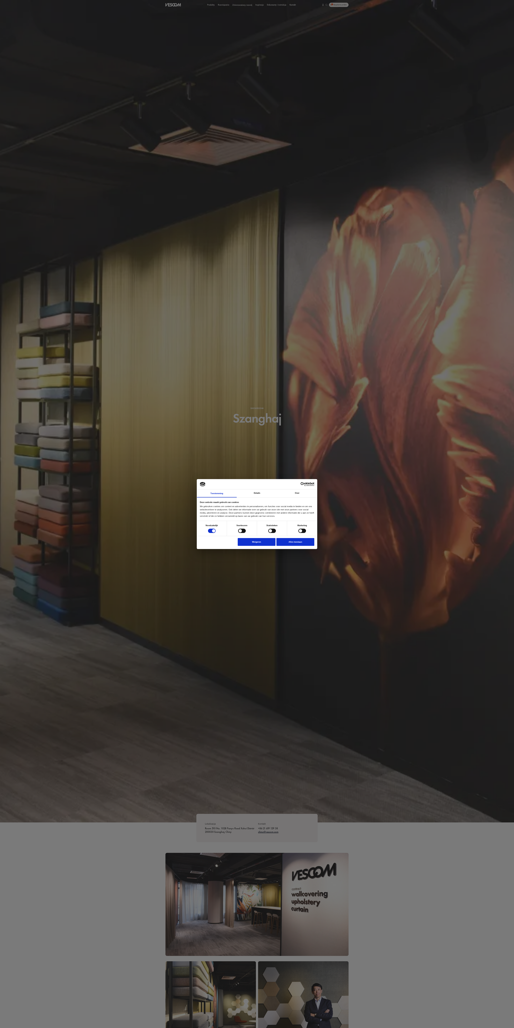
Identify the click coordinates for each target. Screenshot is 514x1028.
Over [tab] (297, 493)
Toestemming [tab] (216, 493)
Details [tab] (257, 493)
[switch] (242, 531)
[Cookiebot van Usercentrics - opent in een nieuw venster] (302, 484)
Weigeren (256, 542)
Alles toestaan (295, 542)
